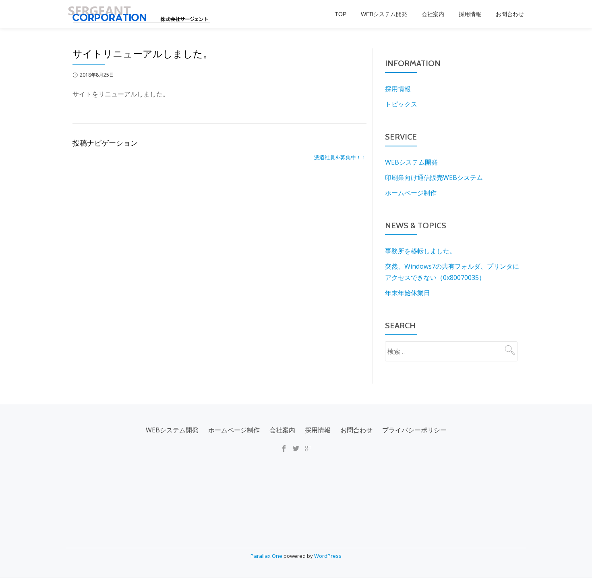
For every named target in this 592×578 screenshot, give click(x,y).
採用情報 (470, 14)
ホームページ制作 (411, 192)
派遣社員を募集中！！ (340, 157)
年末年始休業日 (407, 292)
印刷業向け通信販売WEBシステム (434, 177)
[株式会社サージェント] (139, 14)
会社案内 (433, 14)
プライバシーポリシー (414, 430)
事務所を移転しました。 (420, 250)
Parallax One (267, 555)
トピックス (401, 104)
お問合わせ (510, 14)
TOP (340, 14)
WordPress (328, 555)
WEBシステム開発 (384, 14)
